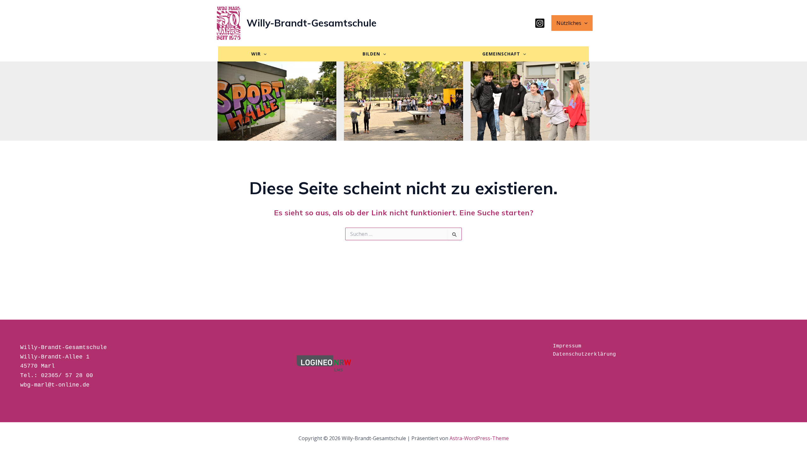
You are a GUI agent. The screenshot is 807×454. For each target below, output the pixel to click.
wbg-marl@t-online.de (55, 385)
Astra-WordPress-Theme (479, 438)
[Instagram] (540, 23)
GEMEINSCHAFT (501, 54)
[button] (584, 23)
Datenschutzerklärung (584, 354)
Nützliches (568, 23)
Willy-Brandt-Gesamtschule (311, 23)
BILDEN (371, 54)
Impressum (567, 346)
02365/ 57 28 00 (67, 375)
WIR (256, 54)
